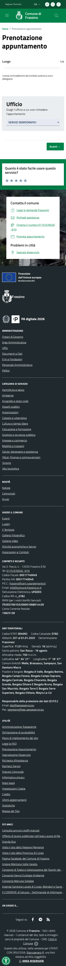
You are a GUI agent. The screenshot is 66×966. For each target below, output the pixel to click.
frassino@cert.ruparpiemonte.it (28, 583)
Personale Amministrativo (17, 365)
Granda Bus (9, 842)
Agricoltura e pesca (13, 390)
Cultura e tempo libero (15, 423)
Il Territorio (8, 530)
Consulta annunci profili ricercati (20, 830)
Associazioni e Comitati (15, 552)
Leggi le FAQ (9, 743)
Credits (6, 794)
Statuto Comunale (13, 772)
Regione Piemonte (13, 4)
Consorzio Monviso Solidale (18, 881)
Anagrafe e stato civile (15, 401)
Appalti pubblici (11, 407)
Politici (6, 370)
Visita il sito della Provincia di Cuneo (23, 853)
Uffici (5, 348)
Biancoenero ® (35, 952)
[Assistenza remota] (36, 943)
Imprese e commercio (14, 440)
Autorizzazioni (10, 412)
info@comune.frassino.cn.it (26, 588)
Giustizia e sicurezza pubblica (18, 435)
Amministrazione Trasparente (19, 727)
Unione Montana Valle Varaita (19, 864)
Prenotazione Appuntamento (19, 749)
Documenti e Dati (12, 354)
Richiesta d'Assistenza (15, 760)
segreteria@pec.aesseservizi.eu (26, 709)
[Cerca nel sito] (56, 15)
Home (5, 29)
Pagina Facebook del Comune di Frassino (25, 858)
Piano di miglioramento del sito (20, 738)
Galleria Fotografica (13, 535)
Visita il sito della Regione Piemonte (23, 847)
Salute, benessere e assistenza (20, 452)
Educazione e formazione (16, 429)
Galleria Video (10, 541)
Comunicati (8, 493)
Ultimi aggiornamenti (14, 800)
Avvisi (5, 499)
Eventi (6, 518)
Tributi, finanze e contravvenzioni (21, 457)
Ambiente (8, 395)
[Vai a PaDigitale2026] (23, 318)
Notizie (6, 488)
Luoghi (6, 524)
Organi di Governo (12, 337)
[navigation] (7, 15)
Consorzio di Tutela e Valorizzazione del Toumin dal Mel (34, 870)
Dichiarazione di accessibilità (18, 732)
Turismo (6, 463)
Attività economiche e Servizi (19, 546)
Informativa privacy (13, 777)
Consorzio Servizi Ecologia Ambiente (23, 875)
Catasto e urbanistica (14, 418)
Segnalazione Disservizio (16, 755)
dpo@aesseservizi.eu (22, 705)
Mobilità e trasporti (13, 446)
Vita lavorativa (10, 468)
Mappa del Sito (11, 811)
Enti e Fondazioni (12, 359)
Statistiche (8, 805)
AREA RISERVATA (33, 961)
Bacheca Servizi (11, 766)
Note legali (8, 783)
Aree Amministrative (14, 342)
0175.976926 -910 (18, 571)
